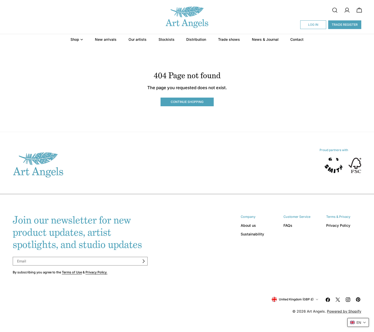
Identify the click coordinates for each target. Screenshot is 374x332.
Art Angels (316, 311)
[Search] (335, 10)
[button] (358, 322)
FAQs (287, 225)
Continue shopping (187, 102)
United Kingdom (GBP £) (296, 299)
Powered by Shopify (344, 311)
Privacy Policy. (96, 272)
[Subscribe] (143, 261)
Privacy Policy (338, 225)
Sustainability (252, 234)
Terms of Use (72, 272)
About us (248, 225)
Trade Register (345, 24)
